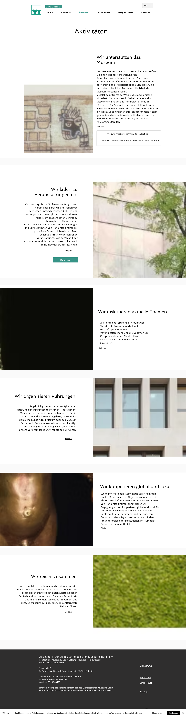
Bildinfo (100, 126)
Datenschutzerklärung (133, 713)
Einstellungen (157, 713)
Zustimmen (173, 713)
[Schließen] (182, 713)
